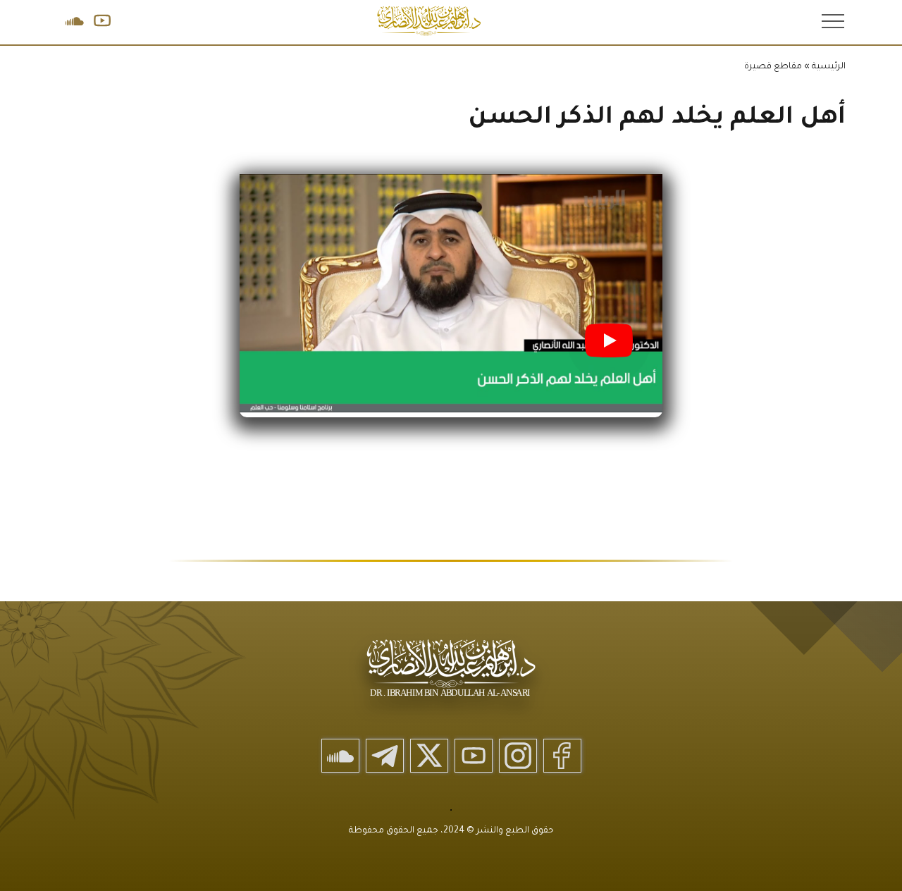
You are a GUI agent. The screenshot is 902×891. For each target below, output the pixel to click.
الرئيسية (829, 67)
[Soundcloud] (340, 756)
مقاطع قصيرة (773, 67)
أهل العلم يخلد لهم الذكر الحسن (657, 119)
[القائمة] (831, 20)
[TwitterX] (429, 756)
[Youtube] (474, 756)
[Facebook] (562, 756)
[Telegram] (385, 756)
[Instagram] (518, 756)
